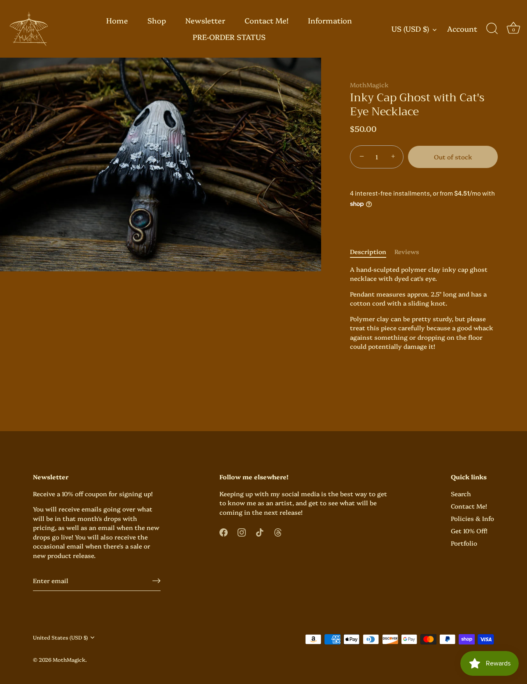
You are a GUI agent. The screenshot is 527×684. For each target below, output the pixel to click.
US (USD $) (410, 29)
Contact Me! (267, 20)
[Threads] (278, 531)
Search (461, 493)
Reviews (406, 251)
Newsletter (205, 20)
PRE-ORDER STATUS (229, 37)
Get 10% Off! (469, 530)
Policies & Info (472, 518)
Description (368, 251)
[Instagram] (242, 531)
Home (117, 20)
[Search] (492, 29)
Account (462, 29)
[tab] (372, 252)
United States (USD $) (60, 637)
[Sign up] (156, 580)
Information (330, 20)
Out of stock (453, 156)
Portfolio (464, 543)
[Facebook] (223, 531)
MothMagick (369, 84)
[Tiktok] (260, 531)
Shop (156, 20)
